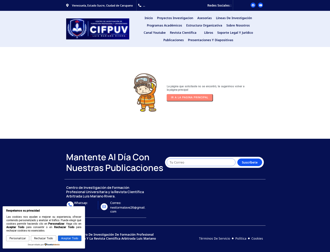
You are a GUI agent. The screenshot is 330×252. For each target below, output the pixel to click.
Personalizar (17, 238)
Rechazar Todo (43, 238)
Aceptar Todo (69, 238)
